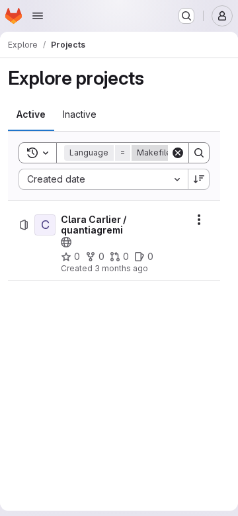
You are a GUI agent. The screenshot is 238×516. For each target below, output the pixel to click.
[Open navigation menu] (37, 15)
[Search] (199, 152)
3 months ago (121, 268)
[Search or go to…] (186, 16)
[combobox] (103, 179)
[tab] (31, 114)
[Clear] (178, 153)
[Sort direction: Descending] (199, 179)
